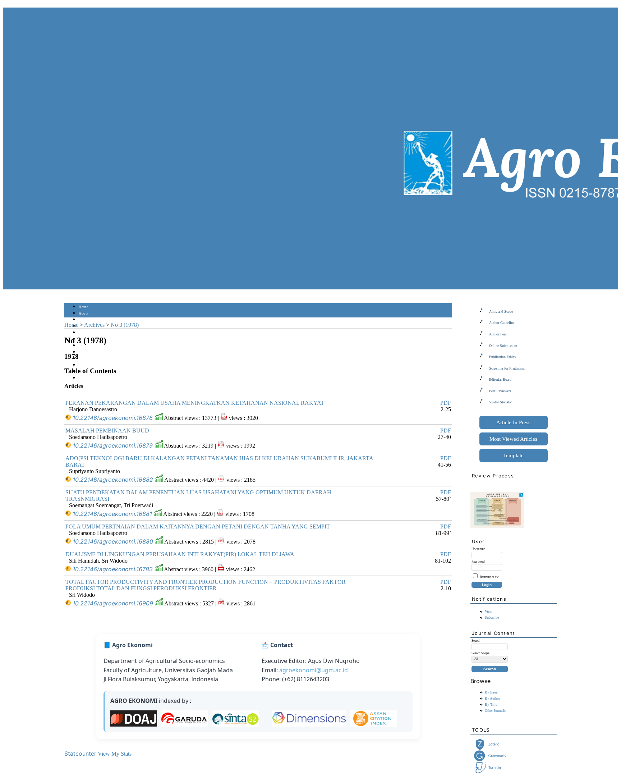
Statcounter (80, 753)
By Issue (491, 692)
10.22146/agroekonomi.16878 (113, 417)
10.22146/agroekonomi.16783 (113, 569)
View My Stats (115, 754)
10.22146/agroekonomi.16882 (113, 479)
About (84, 313)
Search (84, 333)
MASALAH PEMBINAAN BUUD (107, 430)
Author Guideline (501, 323)
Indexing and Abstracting (99, 365)
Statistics (86, 359)
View (488, 611)
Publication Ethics (502, 357)
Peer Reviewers (500, 391)
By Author (492, 698)
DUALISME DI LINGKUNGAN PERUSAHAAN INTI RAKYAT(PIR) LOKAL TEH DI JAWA (179, 554)
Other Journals (495, 711)
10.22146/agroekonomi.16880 (113, 541)
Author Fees (498, 334)
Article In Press (513, 422)
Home (83, 307)
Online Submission (503, 346)
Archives (86, 346)
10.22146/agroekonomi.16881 (112, 513)
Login (83, 320)
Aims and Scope (501, 311)
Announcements (91, 352)
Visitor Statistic (500, 402)
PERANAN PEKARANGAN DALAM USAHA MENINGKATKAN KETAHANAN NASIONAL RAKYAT (194, 403)
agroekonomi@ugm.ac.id (313, 670)
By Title (491, 704)
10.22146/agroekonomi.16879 (113, 445)
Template (513, 455)
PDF (445, 403)
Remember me (489, 577)
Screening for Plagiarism (507, 368)
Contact (85, 378)
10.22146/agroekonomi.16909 (113, 603)
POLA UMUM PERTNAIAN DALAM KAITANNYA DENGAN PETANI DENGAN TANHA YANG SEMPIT (197, 526)
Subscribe (492, 617)
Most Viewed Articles (513, 439)
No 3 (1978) (125, 325)
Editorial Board (500, 379)
